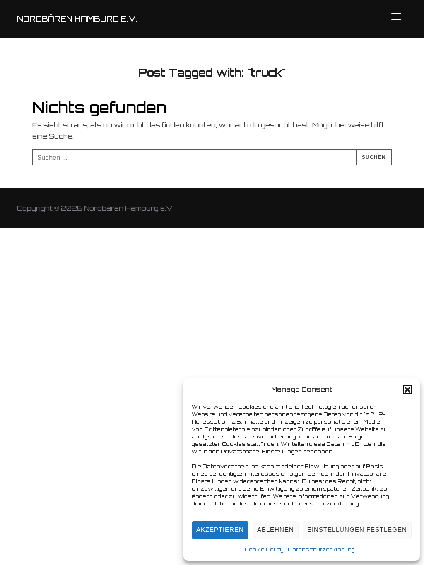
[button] (407, 389)
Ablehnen (275, 529)
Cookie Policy (264, 549)
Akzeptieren (220, 529)
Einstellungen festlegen (357, 529)
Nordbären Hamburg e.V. (77, 18)
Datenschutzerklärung (321, 549)
